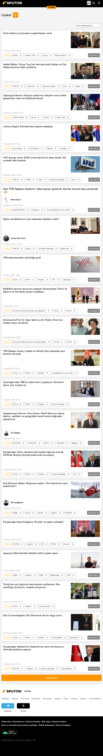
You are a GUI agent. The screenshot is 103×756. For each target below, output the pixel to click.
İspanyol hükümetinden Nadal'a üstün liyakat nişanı (30, 553)
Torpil (65, 86)
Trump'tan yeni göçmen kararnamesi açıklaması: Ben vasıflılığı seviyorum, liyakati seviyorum (31, 586)
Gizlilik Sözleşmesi (46, 725)
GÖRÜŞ (15, 513)
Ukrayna (46, 117)
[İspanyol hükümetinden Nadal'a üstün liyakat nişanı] (85, 560)
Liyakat (6, 15)
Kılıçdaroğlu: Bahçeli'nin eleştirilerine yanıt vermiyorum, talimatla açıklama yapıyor (33, 648)
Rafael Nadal (55, 575)
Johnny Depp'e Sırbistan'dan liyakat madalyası (28, 126)
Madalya (50, 148)
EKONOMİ (68, 513)
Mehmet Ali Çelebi (48, 86)
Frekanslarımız (18, 721)
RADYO (46, 443)
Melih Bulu (60, 443)
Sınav (74, 180)
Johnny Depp (17, 148)
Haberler (41, 280)
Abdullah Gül (74, 637)
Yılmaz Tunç (30, 86)
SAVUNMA (47, 698)
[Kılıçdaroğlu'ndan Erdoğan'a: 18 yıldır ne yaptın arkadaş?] (85, 528)
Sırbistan (63, 148)
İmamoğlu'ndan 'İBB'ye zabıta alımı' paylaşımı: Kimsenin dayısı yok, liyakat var (33, 384)
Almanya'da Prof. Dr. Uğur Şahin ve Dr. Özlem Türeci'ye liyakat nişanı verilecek (33, 321)
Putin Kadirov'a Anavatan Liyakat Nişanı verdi (27, 33)
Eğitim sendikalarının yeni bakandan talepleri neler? (31, 219)
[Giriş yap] (93, 3)
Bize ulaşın (46, 721)
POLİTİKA (15, 544)
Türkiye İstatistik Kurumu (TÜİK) (58, 210)
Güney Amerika (44, 606)
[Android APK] (9, 733)
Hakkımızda (6, 721)
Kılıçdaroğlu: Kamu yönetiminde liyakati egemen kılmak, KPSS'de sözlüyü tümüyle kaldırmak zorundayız (33, 453)
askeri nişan (61, 117)
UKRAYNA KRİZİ (18, 117)
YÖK (53, 280)
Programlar (32, 443)
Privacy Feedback (63, 725)
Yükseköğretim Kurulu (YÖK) (62, 373)
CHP (74, 474)
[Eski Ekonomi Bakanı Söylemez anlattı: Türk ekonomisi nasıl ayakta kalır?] (85, 490)
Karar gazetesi (57, 637)
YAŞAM (15, 575)
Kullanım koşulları (33, 721)
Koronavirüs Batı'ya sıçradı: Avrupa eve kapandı (29, 342)
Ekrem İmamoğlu (58, 404)
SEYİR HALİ (16, 443)
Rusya (45, 55)
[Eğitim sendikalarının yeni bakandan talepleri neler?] (85, 226)
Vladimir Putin (30, 55)
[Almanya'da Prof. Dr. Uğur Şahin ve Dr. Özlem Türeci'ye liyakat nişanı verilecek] (85, 326)
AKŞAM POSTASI (18, 210)
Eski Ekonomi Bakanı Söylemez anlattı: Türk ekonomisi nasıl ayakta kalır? (35, 485)
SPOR (41, 575)
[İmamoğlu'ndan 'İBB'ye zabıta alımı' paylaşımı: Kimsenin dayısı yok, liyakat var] (85, 389)
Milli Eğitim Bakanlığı (46, 248)
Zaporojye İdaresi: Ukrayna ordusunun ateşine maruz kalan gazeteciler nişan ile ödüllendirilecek (35, 97)
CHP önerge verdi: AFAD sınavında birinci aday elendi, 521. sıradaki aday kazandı (35, 159)
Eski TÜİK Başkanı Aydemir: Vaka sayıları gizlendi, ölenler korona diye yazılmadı (50, 188)
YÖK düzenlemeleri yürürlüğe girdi (22, 257)
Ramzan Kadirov (61, 55)
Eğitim (28, 248)
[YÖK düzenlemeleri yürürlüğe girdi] (85, 264)
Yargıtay (77, 86)
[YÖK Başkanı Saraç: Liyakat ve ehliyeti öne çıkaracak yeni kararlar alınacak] (85, 358)
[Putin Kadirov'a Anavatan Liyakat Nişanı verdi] (85, 40)
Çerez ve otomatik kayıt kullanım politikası (19, 725)
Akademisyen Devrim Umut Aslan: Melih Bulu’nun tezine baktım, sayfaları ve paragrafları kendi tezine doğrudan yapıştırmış (33, 416)
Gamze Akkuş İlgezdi (57, 180)
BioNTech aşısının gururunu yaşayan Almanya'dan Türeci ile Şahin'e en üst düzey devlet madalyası (35, 290)
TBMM (28, 180)
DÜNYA (15, 55)
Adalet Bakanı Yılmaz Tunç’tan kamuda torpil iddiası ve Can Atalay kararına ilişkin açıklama (35, 66)
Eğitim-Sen (65, 248)
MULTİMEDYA (34, 148)
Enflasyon (35, 210)
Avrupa (56, 342)
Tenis (69, 575)
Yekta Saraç (67, 280)
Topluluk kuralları (59, 721)
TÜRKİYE (15, 86)
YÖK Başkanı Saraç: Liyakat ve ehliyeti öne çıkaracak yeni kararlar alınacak (34, 352)
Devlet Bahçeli (67, 669)
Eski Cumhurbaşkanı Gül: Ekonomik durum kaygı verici (32, 615)
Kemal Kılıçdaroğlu (59, 474)
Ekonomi (66, 544)
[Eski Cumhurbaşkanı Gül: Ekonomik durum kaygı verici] (85, 622)
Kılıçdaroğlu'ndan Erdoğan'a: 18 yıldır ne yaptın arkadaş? (33, 521)
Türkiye (15, 280)
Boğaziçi (75, 443)
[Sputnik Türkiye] (13, 5)
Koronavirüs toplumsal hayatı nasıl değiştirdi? (29, 311)
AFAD (40, 180)
